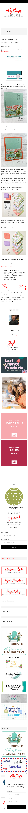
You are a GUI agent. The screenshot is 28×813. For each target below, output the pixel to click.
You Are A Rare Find (9, 40)
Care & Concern (11, 297)
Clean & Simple (12, 299)
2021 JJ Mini (13, 293)
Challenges (4, 299)
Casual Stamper (21, 297)
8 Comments (16, 42)
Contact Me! (14, 336)
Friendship (20, 299)
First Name (4, 532)
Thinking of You (9, 301)
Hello (2, 301)
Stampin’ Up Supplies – (7, 266)
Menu (14, 1)
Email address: (5, 539)
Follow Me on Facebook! (8, 558)
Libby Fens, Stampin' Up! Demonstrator (14, 13)
